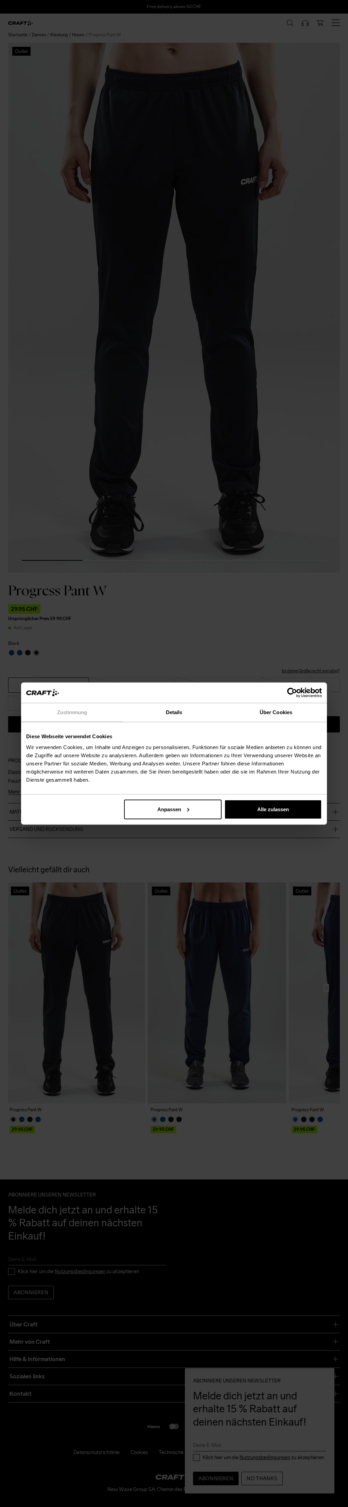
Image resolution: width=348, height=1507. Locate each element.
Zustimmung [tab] (72, 712)
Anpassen (169, 809)
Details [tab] (174, 712)
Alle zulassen (273, 809)
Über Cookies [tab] (276, 712)
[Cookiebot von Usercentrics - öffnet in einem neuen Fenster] (292, 693)
